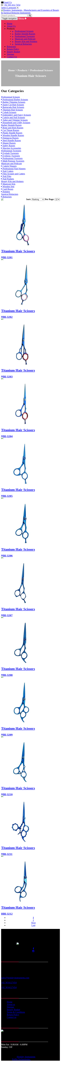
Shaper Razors (9, 143)
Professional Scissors (24, 31)
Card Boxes (7, 189)
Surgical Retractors (23, 44)
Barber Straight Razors (25, 34)
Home (9, 23)
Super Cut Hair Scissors (13, 104)
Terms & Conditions (16, 1012)
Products (11, 28)
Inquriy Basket (13, 51)
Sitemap (10, 54)
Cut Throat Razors (10, 130)
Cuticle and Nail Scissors (13, 117)
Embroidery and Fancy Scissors (16, 115)
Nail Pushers (8, 179)
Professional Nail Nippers (14, 168)
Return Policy (13, 49)
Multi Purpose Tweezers (13, 161)
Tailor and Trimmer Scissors (15, 120)
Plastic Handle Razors (12, 133)
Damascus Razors (10, 138)
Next (33, 923)
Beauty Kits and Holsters (26, 41)
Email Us (7, 2)
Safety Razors (8, 145)
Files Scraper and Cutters (13, 174)
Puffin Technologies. (21, 1059)
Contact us (11, 1017)
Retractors (11, 46)
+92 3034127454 (9, 982)
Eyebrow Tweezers (11, 156)
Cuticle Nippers (9, 166)
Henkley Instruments (26, 1057)
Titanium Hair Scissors (12, 110)
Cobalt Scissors (9, 112)
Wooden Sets (8, 186)
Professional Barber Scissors (15, 99)
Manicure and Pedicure (25, 39)
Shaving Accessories (11, 148)
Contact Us (12, 57)
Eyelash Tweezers (10, 153)
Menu (21, 18)
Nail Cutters (7, 171)
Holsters (6, 191)
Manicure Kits (8, 184)
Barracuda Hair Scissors (13, 107)
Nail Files (6, 176)
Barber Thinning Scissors (13, 102)
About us (11, 1004)
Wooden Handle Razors (13, 135)
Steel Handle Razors (11, 140)
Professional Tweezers (25, 36)
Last (33, 925)
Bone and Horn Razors (12, 127)
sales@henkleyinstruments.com (15, 978)
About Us (11, 26)
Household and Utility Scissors (16, 122)
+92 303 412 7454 (12, 5)
